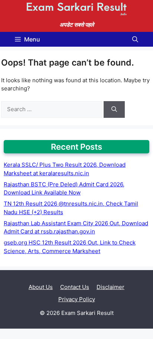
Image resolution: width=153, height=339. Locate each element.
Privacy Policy (76, 299)
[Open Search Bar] (135, 39)
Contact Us (74, 286)
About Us (41, 286)
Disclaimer (110, 286)
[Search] (114, 109)
